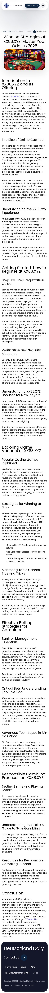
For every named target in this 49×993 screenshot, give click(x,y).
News (23, 966)
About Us (8, 985)
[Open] (43, 5)
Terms (24, 985)
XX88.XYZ (16, 96)
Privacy (17, 985)
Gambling (7, 31)
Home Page (11, 966)
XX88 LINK (31, 919)
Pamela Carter (41, 31)
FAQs (32, 966)
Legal (31, 985)
